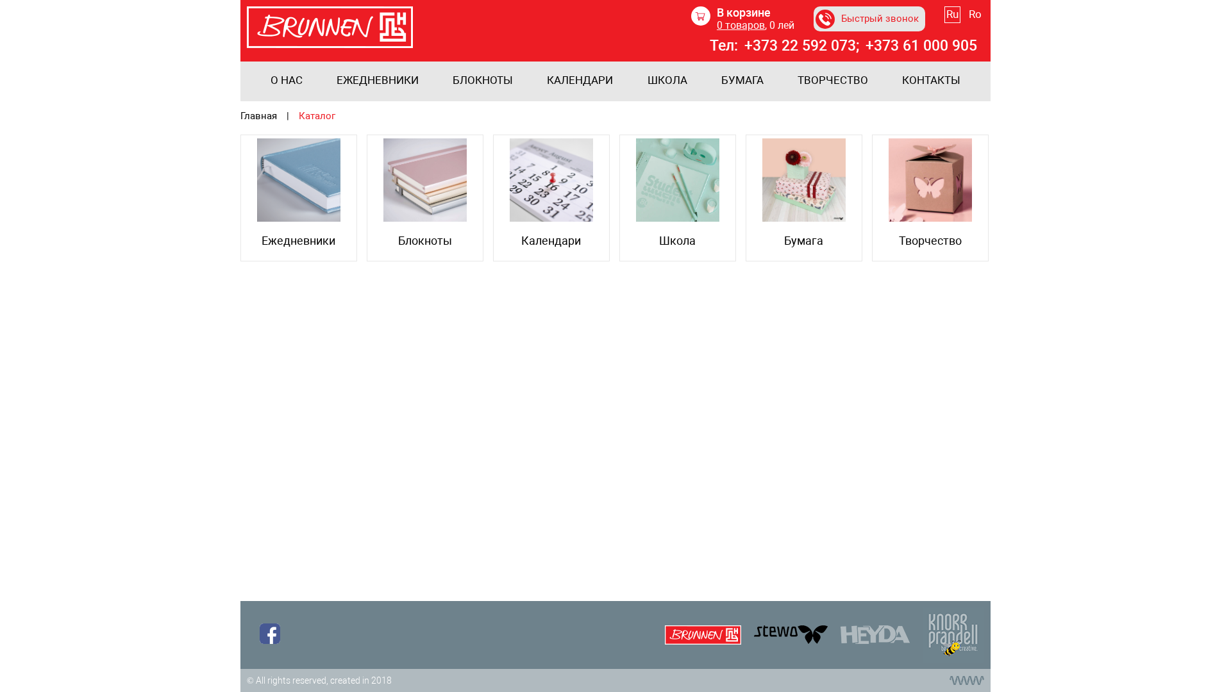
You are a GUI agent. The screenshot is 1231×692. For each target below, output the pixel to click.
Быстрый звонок (880, 18)
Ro (975, 14)
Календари (580, 80)
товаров (741, 25)
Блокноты (483, 80)
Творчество (833, 80)
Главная (258, 116)
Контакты (931, 80)
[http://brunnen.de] (703, 635)
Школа (667, 80)
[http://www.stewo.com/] (791, 634)
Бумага (742, 80)
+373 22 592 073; (801, 46)
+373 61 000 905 (921, 46)
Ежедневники (378, 80)
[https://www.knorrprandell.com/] (875, 634)
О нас (287, 80)
